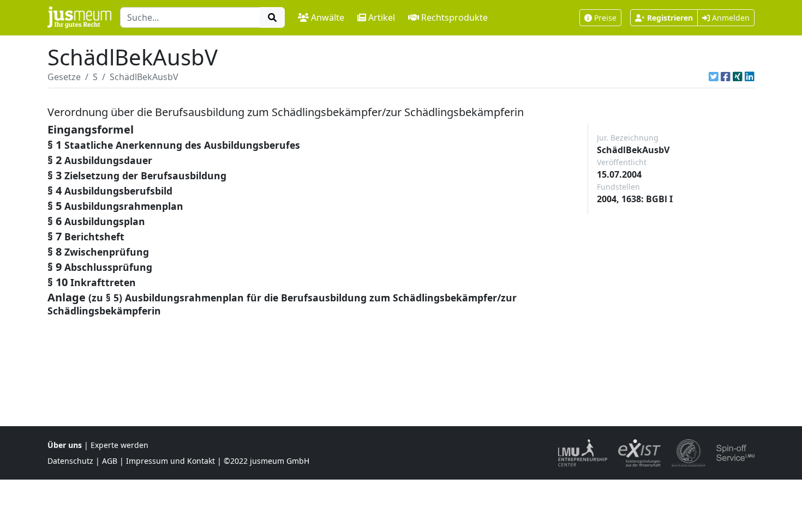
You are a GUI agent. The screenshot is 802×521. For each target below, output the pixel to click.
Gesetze (64, 77)
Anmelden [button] (730, 18)
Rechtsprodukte (454, 17)
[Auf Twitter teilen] (714, 76)
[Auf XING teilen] (738, 76)
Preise (605, 18)
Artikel (381, 17)
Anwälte (327, 17)
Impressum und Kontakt (170, 461)
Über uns (64, 445)
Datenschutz (70, 461)
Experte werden (119, 445)
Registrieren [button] (670, 18)
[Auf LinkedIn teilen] (750, 76)
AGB (109, 461)
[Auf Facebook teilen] (726, 76)
